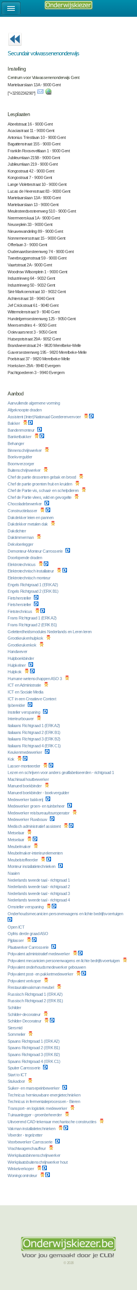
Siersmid (15, 1028)
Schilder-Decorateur (25, 1021)
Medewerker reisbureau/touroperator (39, 813)
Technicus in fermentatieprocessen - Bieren (44, 1101)
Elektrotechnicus (22, 564)
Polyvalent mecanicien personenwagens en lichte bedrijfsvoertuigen (64, 960)
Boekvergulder (20, 457)
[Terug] (15, 48)
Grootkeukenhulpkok (26, 638)
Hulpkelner (17, 665)
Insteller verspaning (24, 712)
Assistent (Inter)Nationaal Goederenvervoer (45, 416)
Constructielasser (23, 510)
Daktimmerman (21, 537)
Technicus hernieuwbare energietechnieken (44, 1095)
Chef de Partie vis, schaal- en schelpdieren (44, 490)
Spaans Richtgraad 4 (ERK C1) (34, 1061)
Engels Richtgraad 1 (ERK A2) (33, 584)
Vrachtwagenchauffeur (27, 1148)
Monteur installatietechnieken (32, 866)
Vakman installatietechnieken (32, 1128)
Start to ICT (18, 1074)
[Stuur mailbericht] (40, 93)
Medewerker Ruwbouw (28, 819)
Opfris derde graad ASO (28, 933)
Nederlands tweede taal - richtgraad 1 (39, 880)
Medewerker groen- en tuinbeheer (36, 806)
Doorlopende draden (25, 557)
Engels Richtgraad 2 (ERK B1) (33, 591)
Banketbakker (20, 436)
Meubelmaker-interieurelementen (36, 853)
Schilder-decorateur (24, 1014)
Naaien (14, 873)
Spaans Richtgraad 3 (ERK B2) (34, 1054)
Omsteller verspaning (26, 907)
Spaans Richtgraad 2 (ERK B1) (34, 1047)
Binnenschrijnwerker (25, 450)
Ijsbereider (17, 705)
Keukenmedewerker (25, 752)
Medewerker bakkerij (26, 799)
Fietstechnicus (20, 611)
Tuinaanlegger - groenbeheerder (35, 1115)
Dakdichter (17, 531)
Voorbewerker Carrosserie (30, 1142)
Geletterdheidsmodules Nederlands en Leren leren (50, 631)
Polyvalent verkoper (25, 981)
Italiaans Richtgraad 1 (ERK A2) (34, 725)
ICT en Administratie (25, 685)
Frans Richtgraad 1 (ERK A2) (32, 618)
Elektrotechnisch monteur (29, 578)
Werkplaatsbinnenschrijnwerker (34, 1155)
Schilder (15, 1007)
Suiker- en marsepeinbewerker (34, 1088)
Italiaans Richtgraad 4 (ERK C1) (35, 745)
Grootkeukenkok (22, 645)
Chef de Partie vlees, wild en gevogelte (40, 497)
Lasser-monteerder (24, 766)
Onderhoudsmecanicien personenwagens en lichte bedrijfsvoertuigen (66, 913)
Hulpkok (15, 671)
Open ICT (16, 927)
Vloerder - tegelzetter (25, 1135)
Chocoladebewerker (25, 503)
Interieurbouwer (21, 718)
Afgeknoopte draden (25, 410)
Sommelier (17, 1034)
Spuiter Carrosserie (24, 1068)
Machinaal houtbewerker (29, 779)
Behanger (16, 443)
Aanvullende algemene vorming (34, 403)
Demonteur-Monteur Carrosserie (36, 551)
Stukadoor (17, 1081)
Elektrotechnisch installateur (31, 571)
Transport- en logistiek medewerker (38, 1108)
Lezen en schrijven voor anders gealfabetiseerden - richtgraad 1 (61, 772)
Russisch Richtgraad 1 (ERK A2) (36, 994)
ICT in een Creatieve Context (32, 699)
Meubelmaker (20, 846)
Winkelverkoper (21, 1168)
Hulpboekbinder (21, 658)
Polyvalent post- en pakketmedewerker (41, 974)
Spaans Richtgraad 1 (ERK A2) (34, 1041)
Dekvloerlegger (21, 544)
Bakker (14, 423)
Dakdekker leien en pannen (31, 517)
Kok (11, 759)
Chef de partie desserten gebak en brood (42, 477)
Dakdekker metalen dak (28, 524)
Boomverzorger (21, 463)
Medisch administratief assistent (35, 826)
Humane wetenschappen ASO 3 (35, 678)
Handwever (18, 651)
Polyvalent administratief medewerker (39, 953)
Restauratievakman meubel (31, 987)
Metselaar (16, 832)
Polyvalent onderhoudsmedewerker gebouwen (47, 967)
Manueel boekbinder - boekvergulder (39, 792)
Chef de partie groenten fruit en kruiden (40, 484)
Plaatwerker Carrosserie (28, 947)
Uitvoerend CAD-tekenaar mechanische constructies (52, 1121)
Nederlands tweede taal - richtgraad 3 (39, 893)
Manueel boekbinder (25, 786)
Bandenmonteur (21, 430)
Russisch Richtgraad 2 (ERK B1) (36, 1000)
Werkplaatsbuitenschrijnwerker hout (38, 1162)
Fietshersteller (20, 598)
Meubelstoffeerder (23, 860)
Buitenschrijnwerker (24, 470)
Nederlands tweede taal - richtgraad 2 (39, 886)
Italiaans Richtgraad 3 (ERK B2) (34, 739)
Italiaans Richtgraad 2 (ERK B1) (34, 732)
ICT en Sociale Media (26, 692)
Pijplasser (16, 940)
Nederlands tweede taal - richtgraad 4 (39, 900)
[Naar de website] (48, 93)
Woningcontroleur (23, 1175)
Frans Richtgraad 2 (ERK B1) (33, 624)
